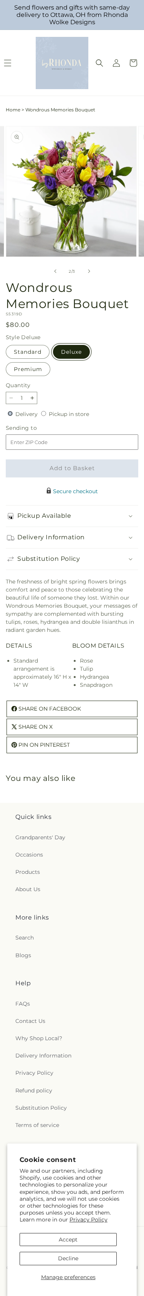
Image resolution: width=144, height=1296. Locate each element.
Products (27, 871)
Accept (68, 1239)
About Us (27, 889)
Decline (68, 1258)
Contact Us (30, 1021)
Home (13, 110)
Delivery (27, 414)
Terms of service (37, 1125)
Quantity (18, 385)
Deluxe (71, 351)
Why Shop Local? (38, 1038)
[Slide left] (55, 271)
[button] (99, 63)
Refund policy (33, 1090)
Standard (27, 351)
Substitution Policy (41, 1107)
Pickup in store (69, 414)
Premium (28, 369)
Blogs (23, 955)
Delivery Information (43, 1055)
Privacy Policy (89, 1219)
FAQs (22, 1003)
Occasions (29, 854)
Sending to (33, 428)
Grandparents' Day (40, 837)
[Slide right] (89, 271)
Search (24, 937)
